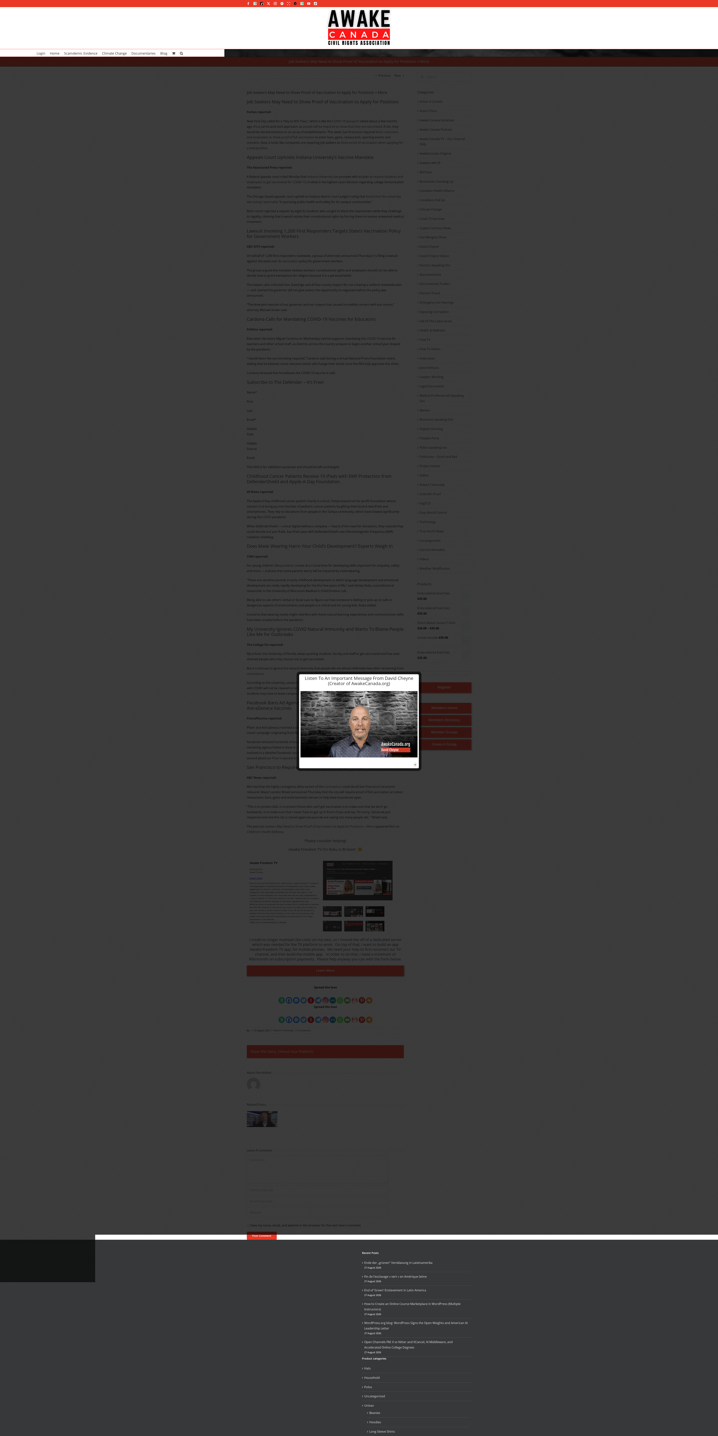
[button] (181, 53)
